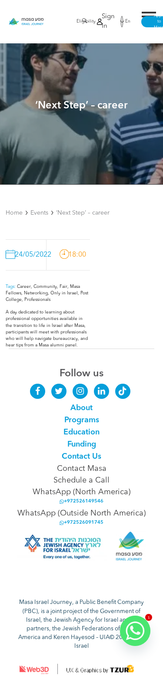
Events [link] (39, 213)
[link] (26, 21)
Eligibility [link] (79, 21)
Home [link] (14, 213)
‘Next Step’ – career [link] (83, 213)
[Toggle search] (82, 22)
